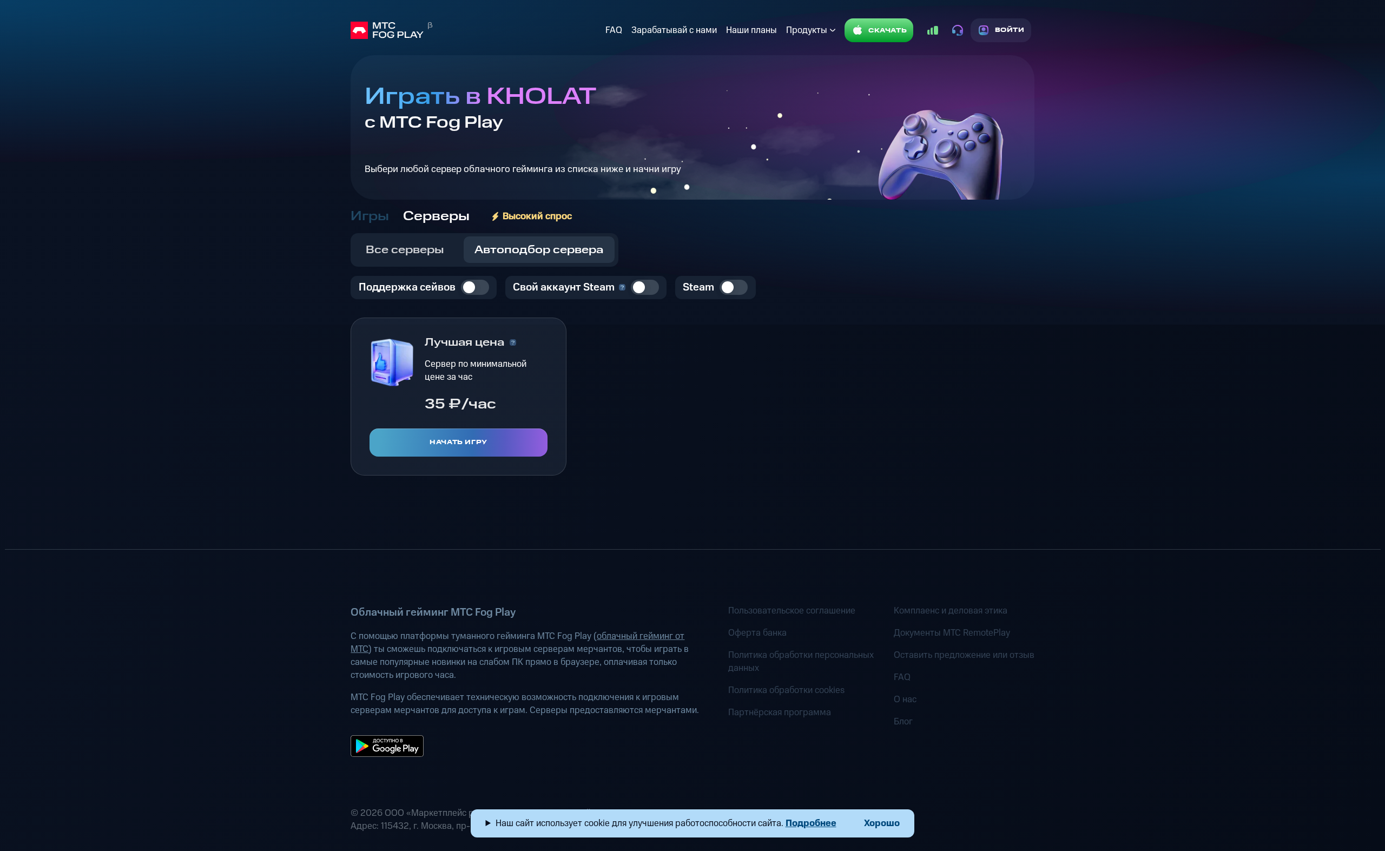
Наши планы (751, 30)
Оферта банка (757, 632)
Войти (1010, 30)
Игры (370, 216)
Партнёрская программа (779, 712)
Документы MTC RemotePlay (952, 632)
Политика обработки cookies (786, 690)
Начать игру (458, 442)
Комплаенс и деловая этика (950, 610)
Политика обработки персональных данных (801, 662)
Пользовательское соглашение (791, 610)
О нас (905, 699)
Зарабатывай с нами (674, 30)
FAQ (613, 30)
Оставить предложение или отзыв (964, 655)
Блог (903, 721)
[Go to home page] (476, 30)
